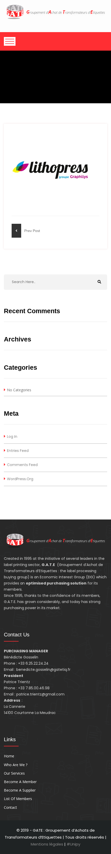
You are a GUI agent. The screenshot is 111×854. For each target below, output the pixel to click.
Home (9, 756)
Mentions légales (47, 844)
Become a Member (20, 781)
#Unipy (73, 844)
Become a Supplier (20, 790)
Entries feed (18, 450)
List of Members (18, 798)
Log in (12, 436)
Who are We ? (15, 764)
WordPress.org (20, 478)
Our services (14, 773)
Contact (10, 807)
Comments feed (22, 464)
